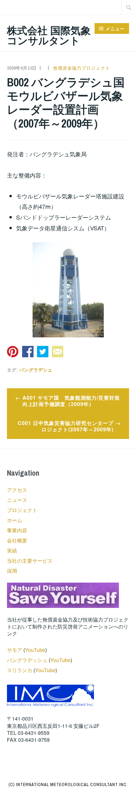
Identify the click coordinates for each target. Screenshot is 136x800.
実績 (12, 550)
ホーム (14, 520)
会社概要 (17, 540)
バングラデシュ (36, 370)
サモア (14, 649)
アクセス (17, 489)
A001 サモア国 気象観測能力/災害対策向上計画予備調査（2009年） (71, 401)
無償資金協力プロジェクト (81, 68)
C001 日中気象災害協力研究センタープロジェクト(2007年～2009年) (66, 426)
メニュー (115, 28)
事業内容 (17, 530)
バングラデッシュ (27, 660)
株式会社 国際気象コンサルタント (49, 35)
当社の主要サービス (30, 560)
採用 (12, 570)
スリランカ (19, 670)
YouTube (35, 649)
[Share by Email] (57, 351)
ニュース (17, 499)
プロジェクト (22, 510)
